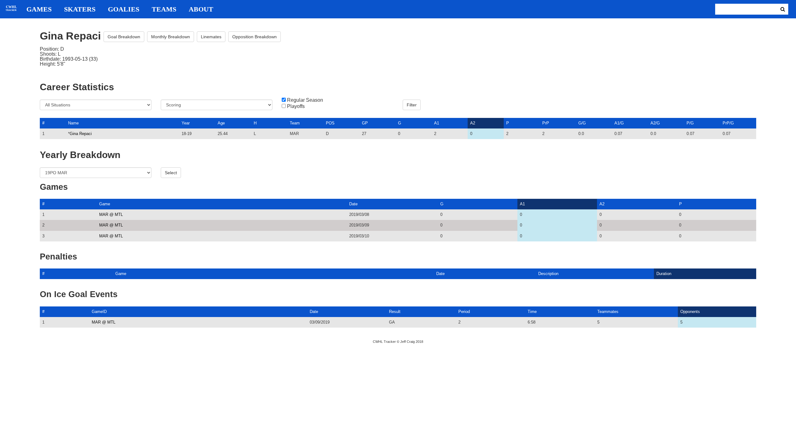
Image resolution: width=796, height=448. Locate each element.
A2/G (655, 123)
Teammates (607, 311)
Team (295, 123)
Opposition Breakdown (254, 36)
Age (221, 123)
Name (73, 123)
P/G (690, 123)
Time (532, 311)
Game (104, 204)
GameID (99, 311)
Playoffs (296, 106)
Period (464, 311)
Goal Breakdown (124, 36)
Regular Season (305, 100)
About (201, 9)
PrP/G (728, 123)
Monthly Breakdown (170, 36)
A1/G (619, 123)
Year (186, 123)
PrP (545, 123)
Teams (164, 9)
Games (39, 9)
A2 (472, 123)
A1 (436, 123)
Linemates (211, 36)
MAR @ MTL (111, 214)
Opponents (690, 311)
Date (353, 204)
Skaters (79, 9)
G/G (582, 123)
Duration (663, 273)
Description (548, 273)
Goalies (123, 9)
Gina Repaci (81, 133)
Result (394, 311)
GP (365, 123)
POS (330, 123)
